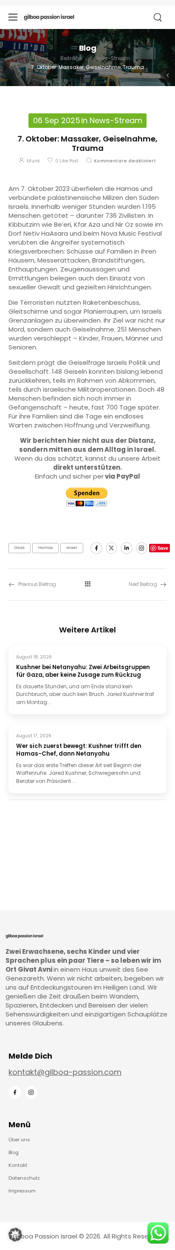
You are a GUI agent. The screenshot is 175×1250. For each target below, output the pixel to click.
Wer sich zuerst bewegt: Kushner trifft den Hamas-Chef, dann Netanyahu (78, 750)
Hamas (45, 547)
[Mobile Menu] (12, 17)
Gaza (19, 547)
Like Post (67, 161)
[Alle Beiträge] (87, 584)
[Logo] (49, 17)
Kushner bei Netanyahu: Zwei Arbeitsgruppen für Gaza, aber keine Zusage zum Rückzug (83, 671)
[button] (15, 1234)
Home (40, 58)
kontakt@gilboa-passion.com (64, 1072)
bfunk (33, 161)
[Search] (158, 17)
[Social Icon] (96, 548)
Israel (71, 547)
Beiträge (71, 58)
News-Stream (112, 58)
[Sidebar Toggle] (168, 75)
